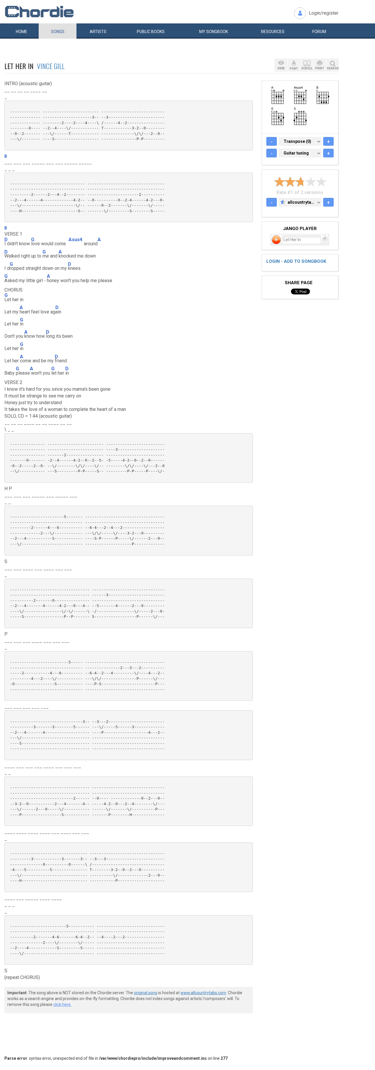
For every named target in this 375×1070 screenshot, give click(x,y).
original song (145, 992)
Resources (272, 31)
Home (21, 31)
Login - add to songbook (296, 261)
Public (151, 31)
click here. (62, 1004)
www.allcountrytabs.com (203, 992)
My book (213, 31)
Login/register (323, 13)
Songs (57, 31)
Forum (319, 31)
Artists (98, 31)
